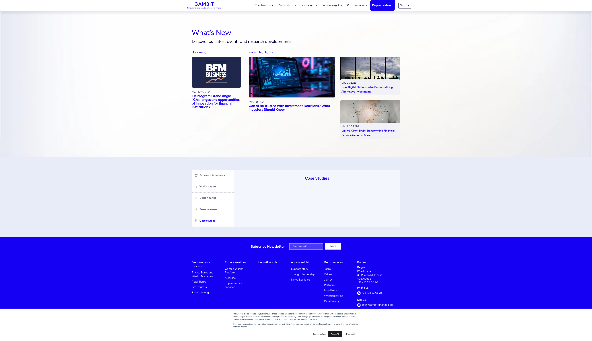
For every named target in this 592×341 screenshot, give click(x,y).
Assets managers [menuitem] (202, 292)
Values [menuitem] (328, 274)
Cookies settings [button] (319, 334)
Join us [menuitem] (328, 280)
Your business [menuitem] (263, 5)
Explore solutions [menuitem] (235, 262)
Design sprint (207, 198)
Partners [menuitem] (329, 285)
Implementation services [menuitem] (235, 285)
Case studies (207, 221)
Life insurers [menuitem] (199, 287)
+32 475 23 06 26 (367, 282)
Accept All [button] (335, 334)
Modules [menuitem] (230, 278)
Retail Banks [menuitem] (199, 282)
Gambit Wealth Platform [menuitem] (234, 271)
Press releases (208, 209)
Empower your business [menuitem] (201, 264)
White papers (207, 186)
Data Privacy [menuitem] (331, 301)
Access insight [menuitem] (331, 5)
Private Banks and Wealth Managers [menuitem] (202, 274)
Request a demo (382, 5)
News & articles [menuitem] (300, 280)
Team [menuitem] (327, 269)
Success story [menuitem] (299, 269)
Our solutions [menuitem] (286, 5)
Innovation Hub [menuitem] (310, 5)
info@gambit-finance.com (377, 305)
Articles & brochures (212, 175)
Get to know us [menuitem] (355, 5)
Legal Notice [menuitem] (331, 290)
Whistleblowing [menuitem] (333, 296)
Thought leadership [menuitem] (303, 274)
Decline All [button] (350, 334)
